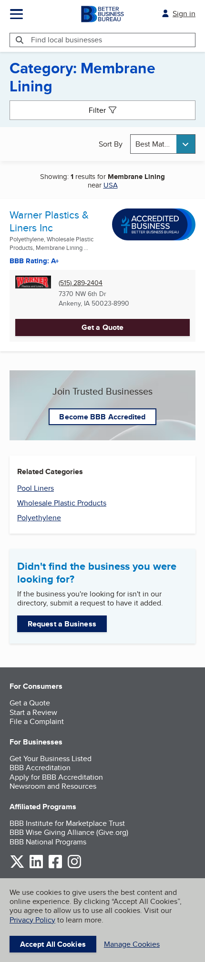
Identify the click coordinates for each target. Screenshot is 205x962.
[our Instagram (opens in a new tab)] (74, 866)
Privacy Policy (32, 919)
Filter (97, 110)
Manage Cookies (132, 944)
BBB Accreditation (40, 767)
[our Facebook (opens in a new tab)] (55, 866)
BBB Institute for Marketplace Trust (67, 823)
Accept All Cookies (53, 944)
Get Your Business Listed (51, 758)
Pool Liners (35, 488)
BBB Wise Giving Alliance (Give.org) (69, 832)
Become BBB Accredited (102, 416)
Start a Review (33, 712)
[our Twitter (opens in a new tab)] (17, 866)
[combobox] (163, 144)
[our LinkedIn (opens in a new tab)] (36, 866)
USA (110, 185)
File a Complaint (37, 721)
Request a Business (62, 623)
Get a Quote (102, 327)
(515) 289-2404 (80, 283)
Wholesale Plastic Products (61, 502)
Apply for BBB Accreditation (56, 777)
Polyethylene (39, 517)
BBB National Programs (48, 841)
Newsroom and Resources (53, 786)
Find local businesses (66, 39)
